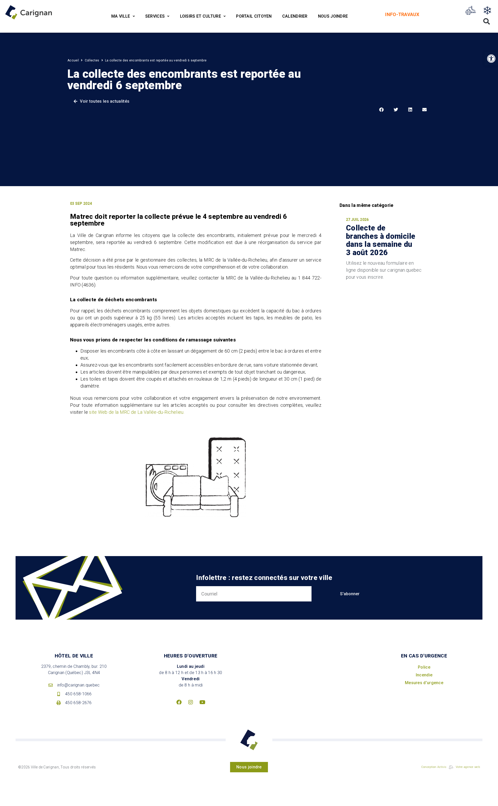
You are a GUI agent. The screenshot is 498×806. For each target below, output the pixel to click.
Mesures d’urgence (424, 682)
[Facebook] (179, 702)
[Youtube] (202, 702)
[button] (491, 58)
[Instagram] (190, 702)
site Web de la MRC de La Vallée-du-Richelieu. (136, 412)
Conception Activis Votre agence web (450, 767)
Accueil (73, 60)
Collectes (92, 60)
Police (424, 667)
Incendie (424, 674)
